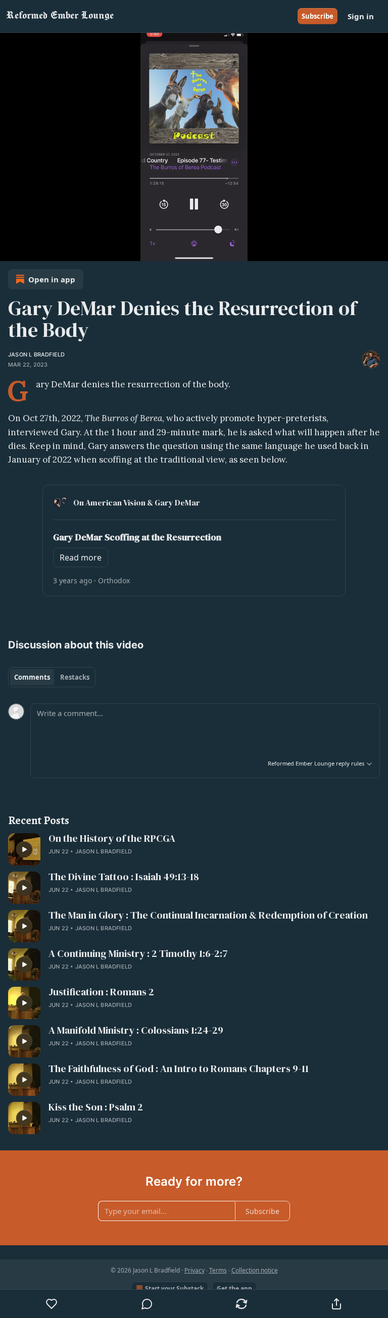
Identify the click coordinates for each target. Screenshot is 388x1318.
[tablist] (51, 677)
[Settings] (377, 250)
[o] (24, 849)
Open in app (51, 279)
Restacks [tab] (74, 677)
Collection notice (254, 1270)
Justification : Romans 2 (101, 992)
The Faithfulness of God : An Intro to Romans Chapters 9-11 (178, 1069)
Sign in (361, 16)
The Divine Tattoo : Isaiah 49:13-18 (123, 877)
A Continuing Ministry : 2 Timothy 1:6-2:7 (138, 953)
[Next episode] (33, 250)
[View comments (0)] (147, 1304)
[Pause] (11, 250)
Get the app (234, 1288)
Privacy (194, 1270)
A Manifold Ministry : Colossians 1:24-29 (135, 1030)
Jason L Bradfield (36, 354)
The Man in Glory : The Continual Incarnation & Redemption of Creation (208, 915)
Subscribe (317, 16)
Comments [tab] (32, 677)
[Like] (51, 1304)
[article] (194, 849)
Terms (218, 1270)
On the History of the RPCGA (111, 838)
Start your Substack (174, 1288)
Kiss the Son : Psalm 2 (95, 1107)
